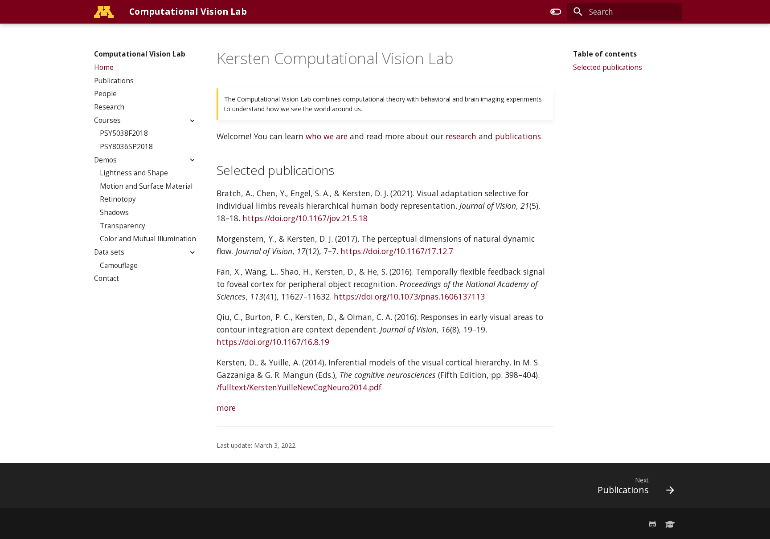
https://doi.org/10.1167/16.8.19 (273, 341)
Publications (114, 80)
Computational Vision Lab (139, 54)
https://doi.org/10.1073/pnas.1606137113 (409, 296)
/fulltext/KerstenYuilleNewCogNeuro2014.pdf (299, 387)
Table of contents (605, 54)
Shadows (114, 212)
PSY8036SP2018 (126, 146)
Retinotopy (118, 199)
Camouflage (119, 265)
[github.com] (652, 523)
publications (518, 136)
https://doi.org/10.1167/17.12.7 (396, 251)
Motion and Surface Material (146, 186)
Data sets (109, 252)
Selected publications (607, 67)
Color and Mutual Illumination (148, 239)
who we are (327, 136)
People (105, 93)
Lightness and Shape (134, 173)
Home (104, 67)
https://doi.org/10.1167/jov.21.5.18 (305, 218)
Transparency (122, 226)
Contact (106, 278)
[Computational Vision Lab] (104, 11)
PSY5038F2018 (124, 133)
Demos (105, 159)
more (226, 407)
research (461, 136)
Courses (107, 120)
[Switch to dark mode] (555, 11)
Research (109, 107)
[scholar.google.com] (670, 523)
